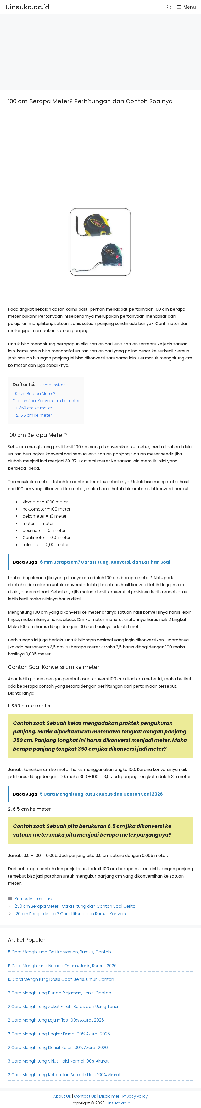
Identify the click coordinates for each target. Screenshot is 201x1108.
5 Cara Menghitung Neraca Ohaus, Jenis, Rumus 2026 (62, 966)
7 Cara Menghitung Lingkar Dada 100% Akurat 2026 (59, 1034)
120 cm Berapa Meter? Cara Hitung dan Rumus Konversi (71, 914)
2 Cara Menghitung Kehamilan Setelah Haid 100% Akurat (64, 1075)
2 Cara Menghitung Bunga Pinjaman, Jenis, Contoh (59, 993)
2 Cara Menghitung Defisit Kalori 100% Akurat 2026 (58, 1048)
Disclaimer (109, 1096)
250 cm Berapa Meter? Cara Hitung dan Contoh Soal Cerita (75, 906)
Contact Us (85, 1096)
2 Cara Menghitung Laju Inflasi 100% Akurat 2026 (56, 1020)
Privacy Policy (135, 1096)
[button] (169, 7)
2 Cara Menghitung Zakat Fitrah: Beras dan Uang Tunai (63, 1006)
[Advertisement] (100, 51)
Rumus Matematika (34, 899)
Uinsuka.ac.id (27, 7)
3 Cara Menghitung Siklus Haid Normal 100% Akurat (58, 1061)
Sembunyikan (53, 384)
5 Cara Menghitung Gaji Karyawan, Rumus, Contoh (59, 952)
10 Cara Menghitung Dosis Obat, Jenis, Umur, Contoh (61, 979)
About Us (62, 1096)
